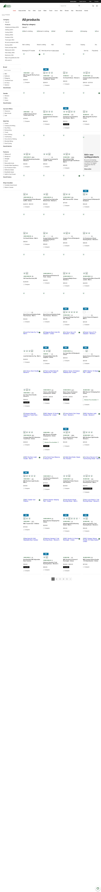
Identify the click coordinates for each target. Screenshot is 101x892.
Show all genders (7, 103)
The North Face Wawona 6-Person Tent (51, 479)
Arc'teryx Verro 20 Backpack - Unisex (71, 354)
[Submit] (79, 6)
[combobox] (75, 5)
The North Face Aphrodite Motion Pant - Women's (50, 200)
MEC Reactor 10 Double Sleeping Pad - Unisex (49, 435)
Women (67, 10)
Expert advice (83, 1)
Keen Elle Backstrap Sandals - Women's (31, 160)
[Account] (96, 5)
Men (61, 10)
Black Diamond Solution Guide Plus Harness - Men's (31, 315)
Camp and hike (22, 10)
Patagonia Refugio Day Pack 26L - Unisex (71, 318)
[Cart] (93, 5)
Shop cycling (87, 169)
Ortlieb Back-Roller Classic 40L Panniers (70, 481)
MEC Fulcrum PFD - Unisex (70, 199)
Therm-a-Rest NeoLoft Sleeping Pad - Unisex (49, 392)
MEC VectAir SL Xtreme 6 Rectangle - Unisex (70, 560)
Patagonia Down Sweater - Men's (50, 117)
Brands (86, 10)
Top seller (66, 124)
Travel (50, 10)
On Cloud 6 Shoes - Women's (71, 77)
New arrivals (79, 10)
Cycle (39, 10)
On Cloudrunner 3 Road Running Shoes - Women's (90, 239)
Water (44, 10)
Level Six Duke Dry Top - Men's (32, 356)
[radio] (44, 73)
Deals (14, 10)
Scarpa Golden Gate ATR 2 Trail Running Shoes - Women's (50, 240)
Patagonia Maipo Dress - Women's (70, 279)
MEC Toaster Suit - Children (31, 523)
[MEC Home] (7, 6)
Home (3, 14)
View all (24, 27)
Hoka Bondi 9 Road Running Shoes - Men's (71, 524)
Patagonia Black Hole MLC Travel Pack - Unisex (50, 78)
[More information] (98, 400)
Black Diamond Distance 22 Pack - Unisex (51, 276)
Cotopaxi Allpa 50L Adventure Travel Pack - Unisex (31, 438)
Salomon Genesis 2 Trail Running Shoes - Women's (50, 563)
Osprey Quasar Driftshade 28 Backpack (91, 200)
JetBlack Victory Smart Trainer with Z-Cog (30, 114)
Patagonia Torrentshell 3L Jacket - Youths (50, 160)
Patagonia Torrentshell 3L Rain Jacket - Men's (70, 117)
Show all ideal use (7, 146)
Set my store (55, 50)
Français (96, 1)
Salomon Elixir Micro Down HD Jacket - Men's (91, 279)
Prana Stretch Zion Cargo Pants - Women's (70, 438)
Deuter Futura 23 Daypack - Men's (91, 318)
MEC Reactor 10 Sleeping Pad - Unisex (91, 392)
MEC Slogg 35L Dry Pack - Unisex (90, 117)
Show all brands (7, 87)
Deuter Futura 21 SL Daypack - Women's (91, 356)
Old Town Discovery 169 (30, 278)
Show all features (7, 177)
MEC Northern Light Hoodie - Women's (91, 438)
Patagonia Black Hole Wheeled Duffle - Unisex (32, 200)
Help (90, 1)
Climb (34, 10)
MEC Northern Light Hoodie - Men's (31, 481)
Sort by (86, 50)
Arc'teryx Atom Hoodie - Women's (30, 395)
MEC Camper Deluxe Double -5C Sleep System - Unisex (91, 560)
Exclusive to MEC (88, 488)
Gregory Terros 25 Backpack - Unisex (71, 239)
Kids (72, 10)
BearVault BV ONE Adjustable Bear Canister (31, 560)
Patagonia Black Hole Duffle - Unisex (91, 78)
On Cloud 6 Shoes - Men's (30, 238)
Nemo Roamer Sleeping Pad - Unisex (51, 521)
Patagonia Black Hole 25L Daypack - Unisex (50, 356)
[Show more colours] (79, 518)
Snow (56, 10)
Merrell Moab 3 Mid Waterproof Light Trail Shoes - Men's (71, 161)
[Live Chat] (97, 888)
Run (29, 10)
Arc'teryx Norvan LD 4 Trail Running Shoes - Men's (90, 481)
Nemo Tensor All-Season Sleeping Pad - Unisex (70, 392)
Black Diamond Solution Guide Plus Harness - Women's (51, 315)
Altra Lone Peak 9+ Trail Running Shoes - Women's (90, 524)
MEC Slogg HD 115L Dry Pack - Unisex (31, 75)
